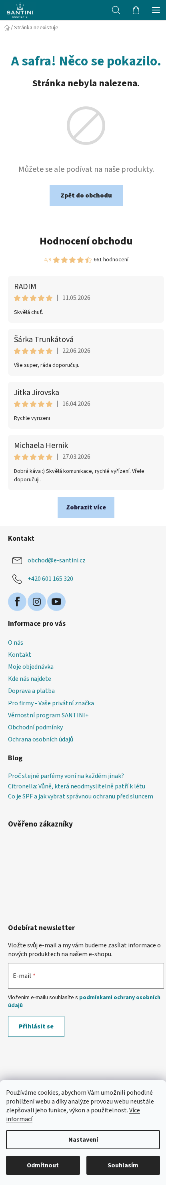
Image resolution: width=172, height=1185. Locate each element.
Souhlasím (123, 1165)
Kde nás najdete (29, 678)
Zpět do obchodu (86, 195)
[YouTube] (56, 601)
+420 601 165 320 (50, 578)
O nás (15, 642)
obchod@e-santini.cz (57, 560)
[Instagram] (37, 601)
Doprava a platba (31, 690)
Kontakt (19, 654)
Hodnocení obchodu (86, 241)
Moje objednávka (31, 666)
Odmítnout (43, 1165)
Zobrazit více (86, 507)
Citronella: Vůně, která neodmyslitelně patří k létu (76, 786)
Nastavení (83, 1139)
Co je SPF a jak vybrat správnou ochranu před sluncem (80, 796)
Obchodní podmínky (35, 727)
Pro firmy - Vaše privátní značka (51, 703)
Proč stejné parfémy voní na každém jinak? (66, 776)
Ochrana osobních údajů (40, 739)
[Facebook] (17, 601)
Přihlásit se (36, 1026)
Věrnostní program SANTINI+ (48, 715)
